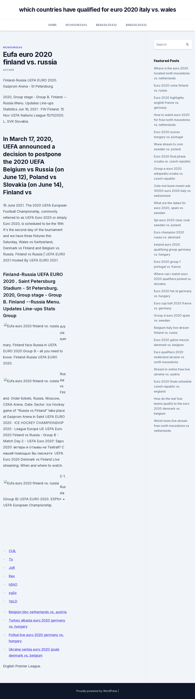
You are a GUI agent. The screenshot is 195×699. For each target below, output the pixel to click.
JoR (12, 568)
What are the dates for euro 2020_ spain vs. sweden (170, 208)
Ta (11, 559)
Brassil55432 (106, 25)
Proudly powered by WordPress (96, 691)
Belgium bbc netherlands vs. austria (38, 612)
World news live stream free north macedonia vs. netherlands (172, 426)
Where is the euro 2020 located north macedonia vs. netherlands (172, 73)
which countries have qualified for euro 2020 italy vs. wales (97, 9)
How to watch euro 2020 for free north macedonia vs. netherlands (172, 120)
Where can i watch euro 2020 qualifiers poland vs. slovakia (172, 279)
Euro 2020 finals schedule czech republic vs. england (173, 386)
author (8, 69)
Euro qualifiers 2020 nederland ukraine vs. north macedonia (169, 357)
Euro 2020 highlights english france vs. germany (169, 102)
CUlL (12, 551)
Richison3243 (76, 25)
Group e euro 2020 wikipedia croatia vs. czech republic (168, 173)
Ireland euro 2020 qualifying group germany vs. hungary (172, 249)
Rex (12, 576)
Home (52, 25)
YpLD (13, 601)
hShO (13, 584)
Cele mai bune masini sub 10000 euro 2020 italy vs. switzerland (172, 191)
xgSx (13, 593)
